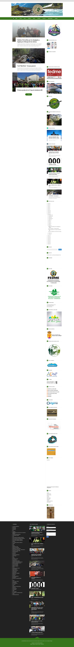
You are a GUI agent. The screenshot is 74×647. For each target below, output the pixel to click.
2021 (48, 209)
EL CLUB (20, 18)
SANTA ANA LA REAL (15, 581)
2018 (48, 212)
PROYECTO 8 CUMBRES (15, 573)
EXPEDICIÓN (14, 555)
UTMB (13, 590)
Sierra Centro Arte (49, 306)
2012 (48, 240)
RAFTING (13, 575)
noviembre (50, 216)
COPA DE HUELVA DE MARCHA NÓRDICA (18, 538)
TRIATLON (14, 587)
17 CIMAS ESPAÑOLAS (15, 526)
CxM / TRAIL (44, 18)
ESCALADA (14, 553)
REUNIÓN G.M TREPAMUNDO (16, 578)
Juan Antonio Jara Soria (52, 393)
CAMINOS (13, 531)
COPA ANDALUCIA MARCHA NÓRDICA (18, 537)
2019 (48, 211)
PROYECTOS (14, 574)
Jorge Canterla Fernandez (53, 390)
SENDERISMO (14, 582)
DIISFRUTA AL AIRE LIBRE (16, 548)
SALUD (13, 580)
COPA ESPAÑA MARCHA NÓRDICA (17, 539)
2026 (48, 203)
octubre (50, 217)
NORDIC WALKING (15, 570)
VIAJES (13, 593)
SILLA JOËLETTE (14, 583)
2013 (48, 239)
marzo (49, 225)
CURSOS (13, 543)
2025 (48, 204)
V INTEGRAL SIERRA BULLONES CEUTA (37, 632)
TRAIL (13, 585)
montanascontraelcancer (16, 568)
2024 (48, 205)
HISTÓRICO (56, 18)
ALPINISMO (38, 18)
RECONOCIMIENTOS (15, 576)
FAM (13, 556)
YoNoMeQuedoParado (15, 594)
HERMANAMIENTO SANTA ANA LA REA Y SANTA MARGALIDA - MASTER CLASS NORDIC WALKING (37, 608)
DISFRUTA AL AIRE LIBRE (16, 550)
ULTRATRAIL (14, 589)
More (29, 94)
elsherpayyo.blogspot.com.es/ (51, 304)
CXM (13, 544)
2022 (48, 208)
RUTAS (25, 18)
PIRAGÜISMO (14, 572)
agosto (49, 219)
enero (49, 234)
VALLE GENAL (14, 591)
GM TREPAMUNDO (15, 558)
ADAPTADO (14, 527)
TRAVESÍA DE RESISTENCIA (16, 586)
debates (13, 545)
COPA (13, 536)
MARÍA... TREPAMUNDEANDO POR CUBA (37, 597)
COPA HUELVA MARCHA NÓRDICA (17, 540)
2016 (48, 235)
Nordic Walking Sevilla (50, 305)
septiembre (50, 218)
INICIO (16, 18)
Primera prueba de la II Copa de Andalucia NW (29, 90)
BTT (13, 530)
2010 (48, 242)
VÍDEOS (34, 18)
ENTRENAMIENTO (15, 551)
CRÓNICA (13, 541)
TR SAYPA (13, 584)
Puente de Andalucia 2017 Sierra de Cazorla (54, 231)
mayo (49, 223)
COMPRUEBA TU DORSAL (52, 164)
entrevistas (14, 552)
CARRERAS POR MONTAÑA (16, 534)
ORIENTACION (14, 571)
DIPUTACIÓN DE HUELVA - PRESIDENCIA (18, 549)
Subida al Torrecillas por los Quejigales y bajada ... (54, 227)
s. (12, 579)
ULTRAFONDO (14, 588)
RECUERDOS (14, 577)
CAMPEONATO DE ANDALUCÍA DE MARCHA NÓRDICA (19, 533)
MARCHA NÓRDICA (50, 18)
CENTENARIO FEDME (15, 535)
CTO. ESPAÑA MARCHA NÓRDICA (17, 542)
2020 (48, 210)
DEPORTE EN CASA (15, 546)
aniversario (14, 529)
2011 (48, 241)
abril (49, 224)
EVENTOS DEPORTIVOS (15, 554)
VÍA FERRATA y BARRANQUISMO (17, 592)
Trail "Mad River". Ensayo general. (26, 66)
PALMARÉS (29, 18)
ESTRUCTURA (49, 493)
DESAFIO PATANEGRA (15, 547)
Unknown (49, 396)
